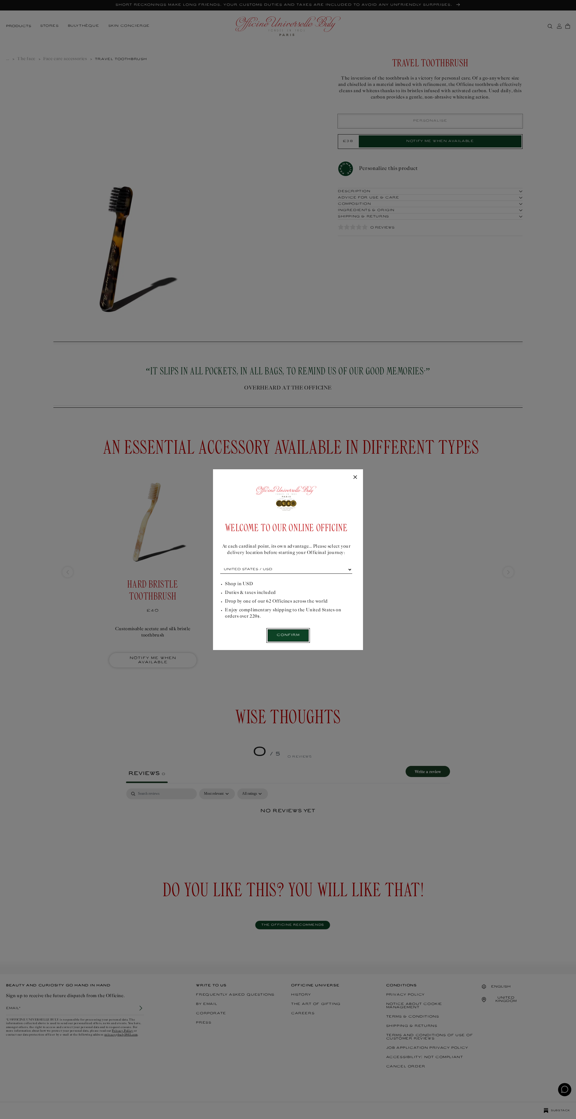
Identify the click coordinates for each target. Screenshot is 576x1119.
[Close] (355, 477)
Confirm (288, 635)
